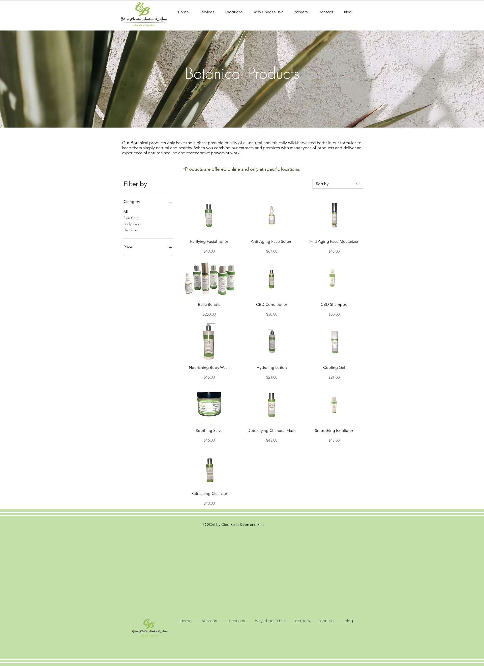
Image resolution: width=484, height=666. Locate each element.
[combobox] (338, 184)
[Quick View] (209, 215)
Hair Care (131, 230)
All (126, 211)
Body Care (132, 224)
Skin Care (131, 218)
